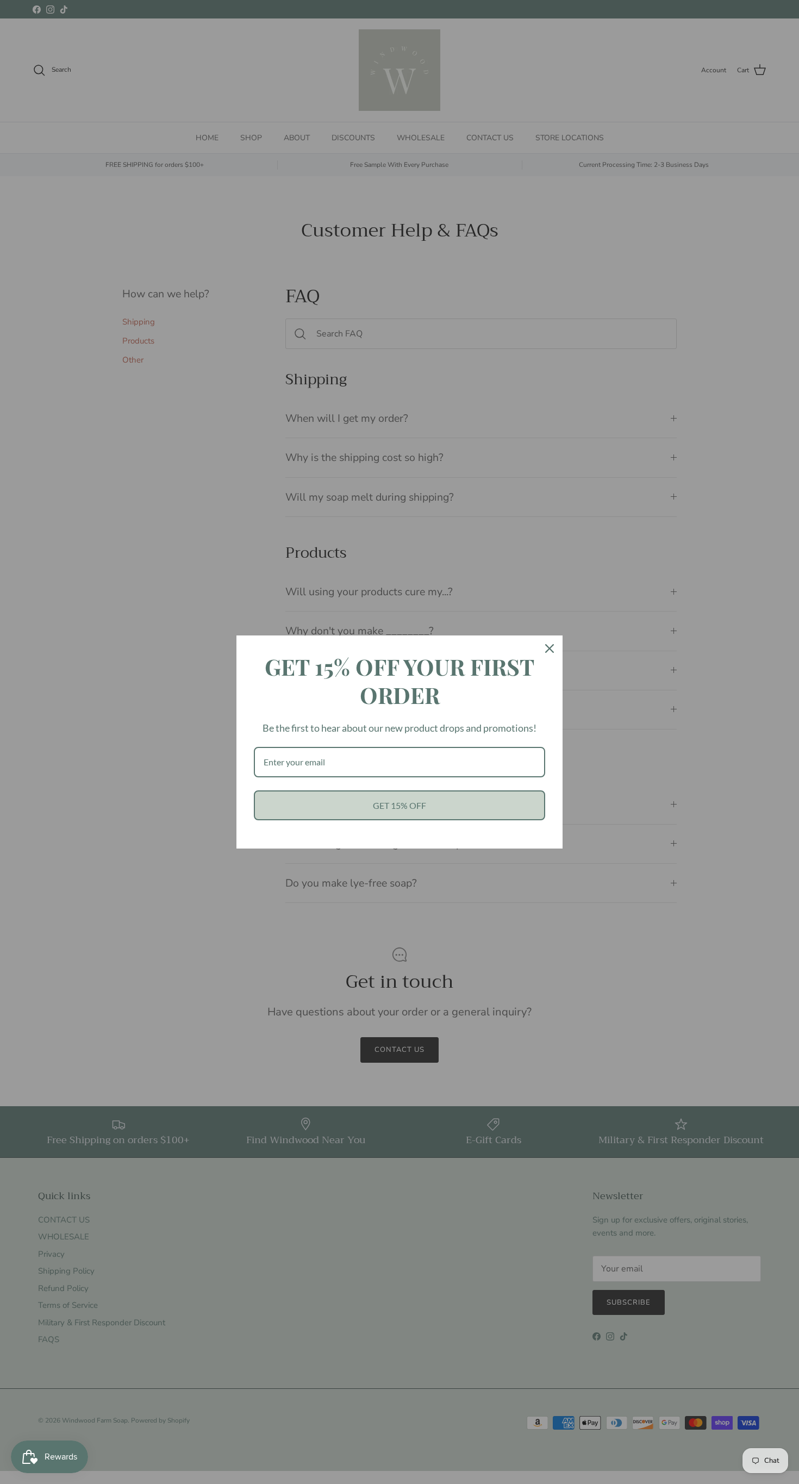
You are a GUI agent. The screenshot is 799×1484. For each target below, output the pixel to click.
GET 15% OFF (399, 805)
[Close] (549, 648)
